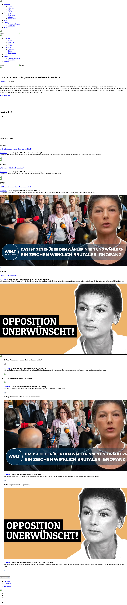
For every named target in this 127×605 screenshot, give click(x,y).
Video (10, 11)
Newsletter (7, 587)
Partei (6, 20)
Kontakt (6, 27)
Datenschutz (8, 583)
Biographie (11, 15)
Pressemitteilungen (14, 24)
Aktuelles (7, 4)
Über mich (7, 13)
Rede (9, 10)
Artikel (10, 6)
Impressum (7, 581)
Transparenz (12, 18)
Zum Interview (5, 95)
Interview (11, 8)
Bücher (10, 17)
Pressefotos (11, 26)
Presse (6, 22)
